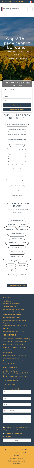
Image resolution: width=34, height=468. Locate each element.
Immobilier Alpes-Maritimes (11, 304)
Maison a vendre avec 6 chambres (17, 160)
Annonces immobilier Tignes (11, 317)
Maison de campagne (17, 195)
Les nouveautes (17, 175)
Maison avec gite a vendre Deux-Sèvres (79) (17, 125)
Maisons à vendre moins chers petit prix (17, 180)
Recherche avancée (17, 109)
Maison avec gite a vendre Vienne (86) (17, 135)
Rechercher (17, 105)
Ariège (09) (11, 225)
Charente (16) (24, 229)
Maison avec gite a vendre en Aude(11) (17, 150)
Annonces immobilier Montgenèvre (13, 309)
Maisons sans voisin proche (17, 185)
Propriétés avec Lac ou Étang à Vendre (17, 140)
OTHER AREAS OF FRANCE (17, 285)
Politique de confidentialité (11, 430)
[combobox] (17, 89)
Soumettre (17, 440)
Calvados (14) (10, 229)
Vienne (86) (23, 274)
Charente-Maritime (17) (17, 234)
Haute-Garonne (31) (17, 247)
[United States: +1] (5, 411)
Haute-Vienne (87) (17, 256)
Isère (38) (25, 261)
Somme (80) (23, 270)
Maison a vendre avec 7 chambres (17, 155)
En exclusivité (17, 170)
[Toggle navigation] (30, 9)
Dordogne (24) (12, 243)
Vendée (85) (10, 274)
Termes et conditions (16, 458)
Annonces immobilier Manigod (12, 312)
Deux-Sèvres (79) (17, 238)
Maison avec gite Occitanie (17, 145)
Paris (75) (22, 265)
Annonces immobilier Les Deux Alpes (14, 331)
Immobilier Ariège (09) (9, 306)
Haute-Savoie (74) (17, 252)
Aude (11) (23, 225)
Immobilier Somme (8, 301)
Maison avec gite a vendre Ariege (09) (17, 130)
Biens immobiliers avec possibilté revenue (17, 190)
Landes (11, 265)
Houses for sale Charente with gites (17, 165)
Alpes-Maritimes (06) (17, 220)
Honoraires (16, 464)
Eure (24, 243)
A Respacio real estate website (17, 453)
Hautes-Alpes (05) (11, 261)
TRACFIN (16, 455)
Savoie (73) (10, 270)
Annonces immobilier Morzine (12, 315)
